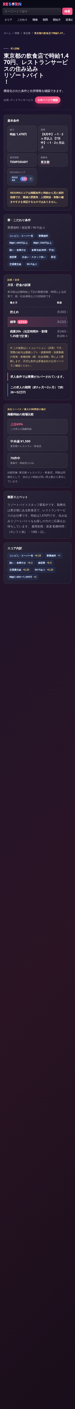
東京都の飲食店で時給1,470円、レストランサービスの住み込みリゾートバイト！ (50, 33)
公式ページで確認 (48, 100)
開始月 (57, 19)
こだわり (22, 19)
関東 (17, 33)
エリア (8, 19)
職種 (35, 19)
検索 (67, 11)
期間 (45, 19)
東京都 (26, 33)
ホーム (7, 33)
